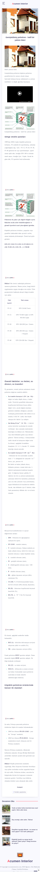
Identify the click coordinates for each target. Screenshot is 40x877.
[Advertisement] (20, 176)
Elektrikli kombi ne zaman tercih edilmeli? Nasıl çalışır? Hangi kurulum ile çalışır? (24, 841)
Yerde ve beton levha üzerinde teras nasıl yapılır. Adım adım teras (25, 809)
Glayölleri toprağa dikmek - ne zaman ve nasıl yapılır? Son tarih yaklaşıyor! (24, 830)
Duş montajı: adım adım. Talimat (22, 819)
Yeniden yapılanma (20, 792)
